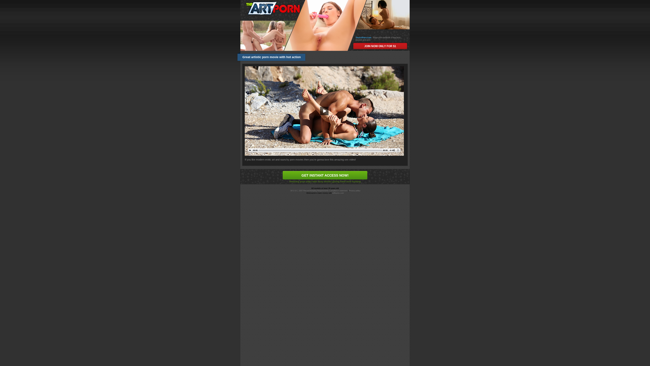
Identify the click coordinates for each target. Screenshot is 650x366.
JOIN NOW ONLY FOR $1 (380, 46)
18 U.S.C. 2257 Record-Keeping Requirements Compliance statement (319, 191)
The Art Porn (272, 8)
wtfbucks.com (338, 193)
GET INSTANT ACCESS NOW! (325, 175)
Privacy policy (354, 191)
